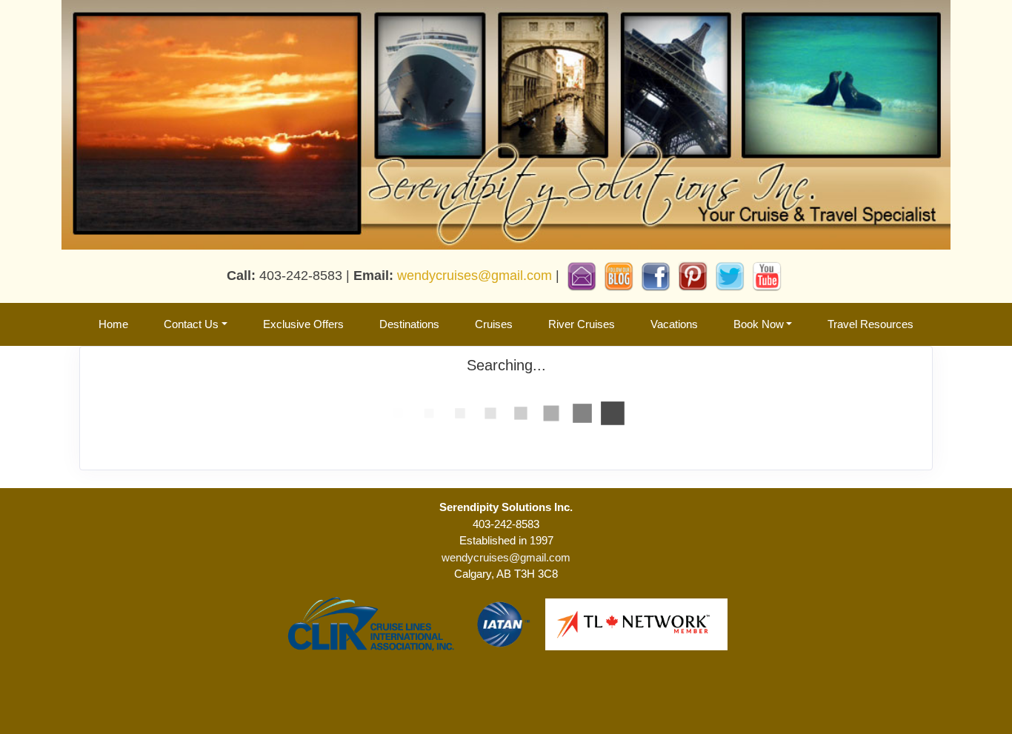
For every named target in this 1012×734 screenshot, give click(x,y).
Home (113, 324)
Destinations (409, 324)
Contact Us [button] (191, 324)
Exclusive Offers (303, 324)
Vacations (674, 324)
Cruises (494, 324)
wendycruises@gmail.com (474, 275)
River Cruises (581, 324)
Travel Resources (870, 324)
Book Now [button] (758, 324)
